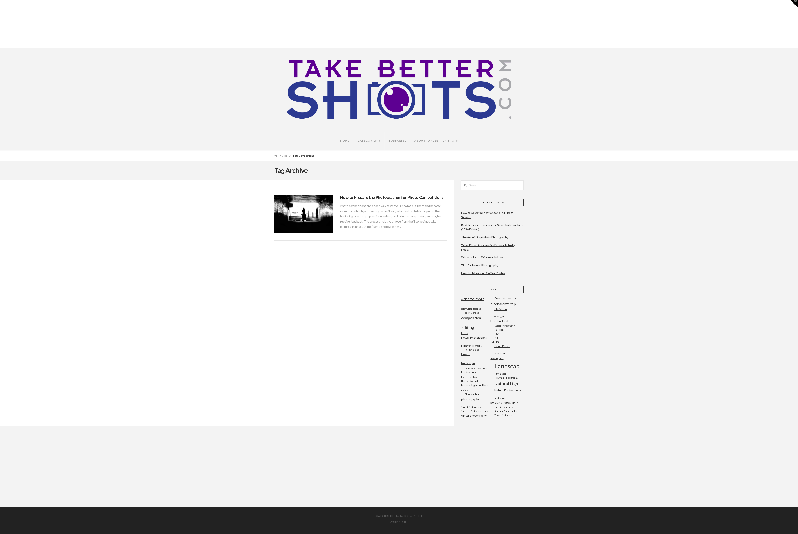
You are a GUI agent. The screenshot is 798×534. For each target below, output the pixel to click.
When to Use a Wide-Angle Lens (482, 257)
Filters (464, 333)
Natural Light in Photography (475, 385)
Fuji (496, 337)
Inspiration (500, 353)
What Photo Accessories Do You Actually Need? (488, 247)
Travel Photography (504, 415)
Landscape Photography (509, 366)
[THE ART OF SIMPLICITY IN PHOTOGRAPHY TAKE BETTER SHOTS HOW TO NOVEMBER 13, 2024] (0, 23)
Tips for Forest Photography (479, 265)
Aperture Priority (505, 298)
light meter (500, 373)
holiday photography (471, 345)
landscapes (468, 363)
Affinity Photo (472, 299)
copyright (499, 316)
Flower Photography (474, 337)
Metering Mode (469, 376)
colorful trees (472, 312)
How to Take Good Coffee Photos (483, 273)
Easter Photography (504, 325)
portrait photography (504, 402)
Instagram (496, 358)
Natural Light (507, 383)
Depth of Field (499, 321)
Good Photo (502, 346)
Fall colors (499, 329)
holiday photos (472, 349)
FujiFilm (494, 341)
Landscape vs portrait (476, 368)
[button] (794, 4)
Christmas (500, 309)
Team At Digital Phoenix (409, 515)
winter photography (474, 415)
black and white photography (505, 304)
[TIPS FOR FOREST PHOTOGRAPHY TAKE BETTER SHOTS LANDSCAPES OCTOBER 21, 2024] (1, 23)
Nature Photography (507, 390)
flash (496, 333)
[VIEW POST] (303, 214)
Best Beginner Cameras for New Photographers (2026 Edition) (492, 227)
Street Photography (471, 407)
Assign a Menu (399, 521)
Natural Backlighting (472, 381)
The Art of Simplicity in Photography (484, 237)
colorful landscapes (471, 308)
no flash (465, 390)
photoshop (499, 398)
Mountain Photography (506, 377)
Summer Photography (505, 411)
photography (470, 399)
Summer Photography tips (474, 411)
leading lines (469, 372)
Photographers (472, 394)
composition (471, 318)
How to (465, 354)
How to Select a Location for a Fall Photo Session (487, 215)
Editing (467, 327)
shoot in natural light (505, 407)
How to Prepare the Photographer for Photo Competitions (391, 197)
